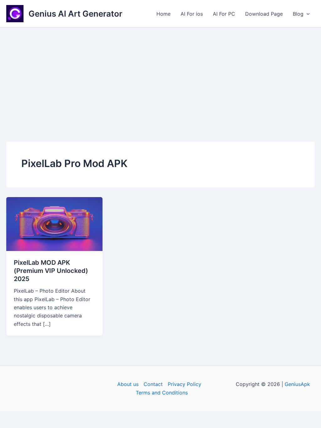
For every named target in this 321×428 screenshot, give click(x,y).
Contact (153, 384)
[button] (306, 13)
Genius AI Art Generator (75, 13)
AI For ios (192, 14)
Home (163, 14)
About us (128, 384)
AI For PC (224, 14)
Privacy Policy (184, 384)
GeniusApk (297, 384)
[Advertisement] (160, 74)
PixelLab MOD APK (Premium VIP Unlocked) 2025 (51, 271)
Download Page (264, 14)
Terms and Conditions (162, 392)
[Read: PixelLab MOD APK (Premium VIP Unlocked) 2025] (54, 223)
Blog (298, 14)
